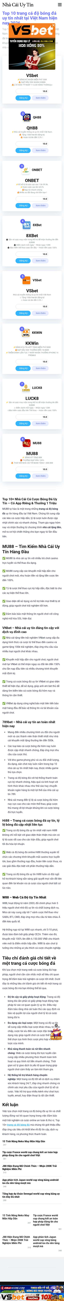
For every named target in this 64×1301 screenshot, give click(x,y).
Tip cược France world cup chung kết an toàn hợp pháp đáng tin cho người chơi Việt (30, 1154)
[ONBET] (26, 173)
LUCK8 (37, 388)
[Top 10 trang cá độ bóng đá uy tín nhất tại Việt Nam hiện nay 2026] (17, 4)
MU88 (37, 443)
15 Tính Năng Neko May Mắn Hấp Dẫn (23, 1141)
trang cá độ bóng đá (18, 1124)
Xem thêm (41, 98)
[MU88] (26, 446)
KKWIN (37, 333)
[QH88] (27, 120)
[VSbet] (26, 283)
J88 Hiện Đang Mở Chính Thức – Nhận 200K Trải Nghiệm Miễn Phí (16, 1240)
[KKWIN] (26, 335)
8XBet (37, 225)
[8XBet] (26, 228)
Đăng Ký (23, 98)
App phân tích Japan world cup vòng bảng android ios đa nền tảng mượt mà (30, 1181)
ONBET (37, 170)
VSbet (37, 280)
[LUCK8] (26, 391)
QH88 (37, 117)
